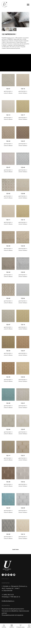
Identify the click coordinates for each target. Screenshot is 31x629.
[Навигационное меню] (28, 5)
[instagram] (6, 575)
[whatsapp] (14, 575)
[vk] (3, 575)
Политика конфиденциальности (13, 609)
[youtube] (8, 575)
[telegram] (11, 575)
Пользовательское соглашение (12, 615)
